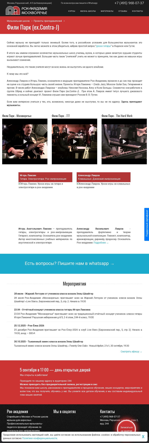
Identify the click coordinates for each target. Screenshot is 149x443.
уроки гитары (103, 46)
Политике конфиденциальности (39, 438)
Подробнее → (101, 242)
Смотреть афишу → (131, 351)
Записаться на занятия (126, 429)
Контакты (137, 11)
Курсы (71, 11)
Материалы (107, 11)
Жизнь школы (88, 11)
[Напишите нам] (55, 419)
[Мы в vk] (61, 419)
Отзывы (122, 11)
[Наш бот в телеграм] (67, 419)
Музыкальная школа (18, 21)
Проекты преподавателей (48, 21)
